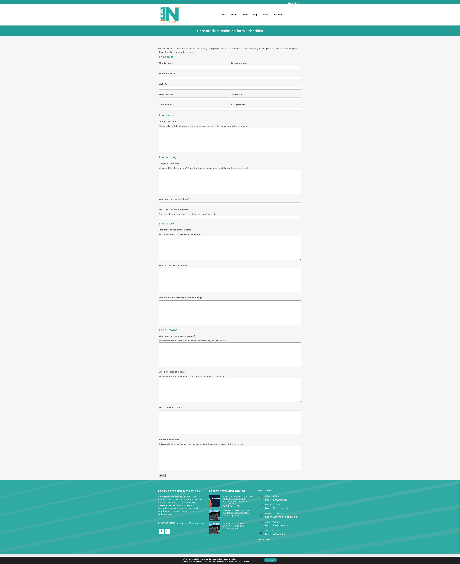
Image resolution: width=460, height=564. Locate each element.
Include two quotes (169, 440)
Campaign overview (169, 163)
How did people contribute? (173, 265)
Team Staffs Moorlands (281, 517)
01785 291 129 (169, 523)
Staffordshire (189, 502)
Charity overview (167, 121)
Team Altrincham (276, 534)
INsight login (294, 3)
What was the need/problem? (174, 199)
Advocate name (239, 63)
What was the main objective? (174, 209)
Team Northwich (276, 525)
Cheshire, (162, 505)
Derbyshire (163, 508)
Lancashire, (173, 505)
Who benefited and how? (172, 372)
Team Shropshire (276, 508)
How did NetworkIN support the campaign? (181, 298)
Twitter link (236, 94)
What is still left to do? (170, 407)
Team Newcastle (276, 499)
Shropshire (185, 505)
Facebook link (166, 94)
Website (163, 84)
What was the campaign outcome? (177, 336)
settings (246, 561)
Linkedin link (165, 105)
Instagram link (238, 105)
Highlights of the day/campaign (175, 230)
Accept (270, 560)
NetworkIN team (167, 73)
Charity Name (166, 63)
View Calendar (263, 540)
